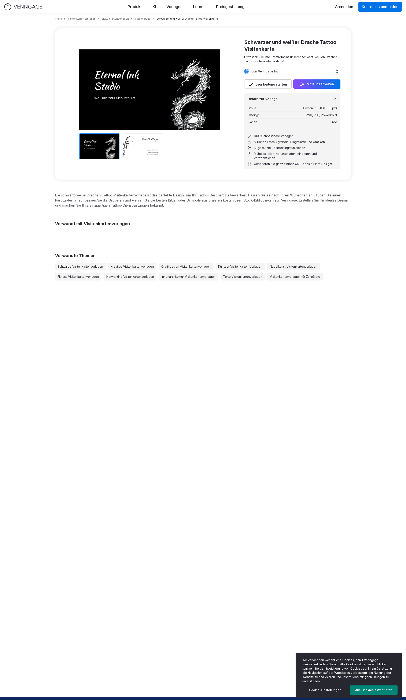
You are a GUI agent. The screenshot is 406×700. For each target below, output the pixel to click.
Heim (58, 18)
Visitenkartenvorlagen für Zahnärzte (295, 276)
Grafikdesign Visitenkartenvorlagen (186, 266)
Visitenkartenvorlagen (115, 18)
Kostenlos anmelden (380, 6)
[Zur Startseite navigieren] (23, 6)
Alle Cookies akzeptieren (373, 690)
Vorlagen (174, 6)
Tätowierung (143, 18)
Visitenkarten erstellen (82, 18)
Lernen (199, 6)
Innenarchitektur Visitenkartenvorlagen (188, 276)
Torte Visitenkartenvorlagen (242, 276)
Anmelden (344, 6)
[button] (268, 84)
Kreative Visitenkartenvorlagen (132, 266)
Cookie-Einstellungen (325, 690)
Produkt (135, 6)
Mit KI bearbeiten (320, 84)
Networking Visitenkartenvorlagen (130, 276)
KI (154, 6)
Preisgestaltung (230, 6)
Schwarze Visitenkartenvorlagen (80, 266)
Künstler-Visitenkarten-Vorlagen (240, 266)
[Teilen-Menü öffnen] (335, 71)
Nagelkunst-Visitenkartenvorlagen (293, 266)
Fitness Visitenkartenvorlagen (78, 276)
